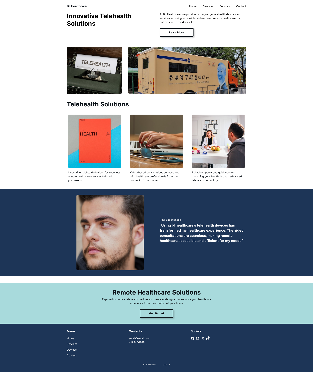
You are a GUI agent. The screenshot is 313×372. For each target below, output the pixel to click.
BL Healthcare (77, 6)
